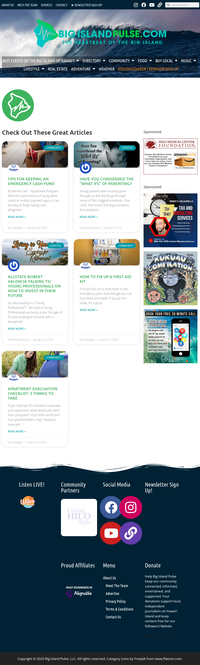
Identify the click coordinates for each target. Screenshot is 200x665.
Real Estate (58, 68)
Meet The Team (117, 585)
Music (186, 60)
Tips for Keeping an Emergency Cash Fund (31, 181)
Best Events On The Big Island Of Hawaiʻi (38, 60)
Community (119, 60)
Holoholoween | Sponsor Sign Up (148, 68)
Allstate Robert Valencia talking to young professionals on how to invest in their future (34, 286)
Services (46, 5)
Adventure (81, 68)
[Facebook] (143, 5)
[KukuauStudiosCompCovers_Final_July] (170, 304)
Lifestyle (32, 68)
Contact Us (113, 616)
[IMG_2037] (170, 362)
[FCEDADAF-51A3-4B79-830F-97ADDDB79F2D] (170, 246)
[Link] (159, 5)
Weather (106, 68)
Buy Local (164, 60)
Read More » (17, 217)
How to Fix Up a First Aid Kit (105, 279)
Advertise (112, 593)
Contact (61, 5)
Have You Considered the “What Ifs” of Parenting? (107, 181)
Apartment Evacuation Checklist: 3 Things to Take (32, 393)
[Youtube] (151, 5)
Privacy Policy (116, 601)
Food (142, 60)
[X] (170, 173)
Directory (92, 60)
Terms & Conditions (119, 609)
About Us (8, 5)
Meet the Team (27, 5)
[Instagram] (135, 5)
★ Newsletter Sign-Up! (86, 5)
